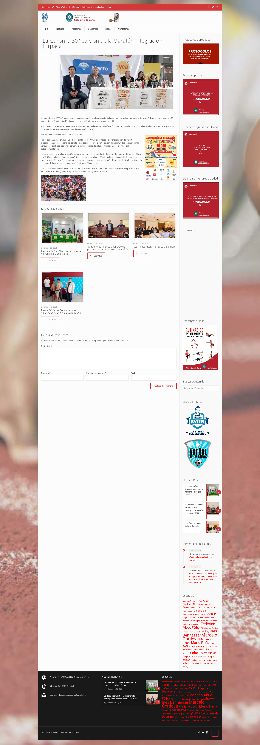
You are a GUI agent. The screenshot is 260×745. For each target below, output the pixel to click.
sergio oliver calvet (198, 660)
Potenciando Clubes (209, 646)
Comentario (46, 346)
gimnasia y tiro (188, 632)
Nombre (45, 373)
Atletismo (198, 604)
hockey (205, 631)
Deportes (197, 617)
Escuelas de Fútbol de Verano (175, 695)
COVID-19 (211, 614)
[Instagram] (216, 7)
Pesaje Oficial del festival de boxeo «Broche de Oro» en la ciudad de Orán (61, 311)
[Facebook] (208, 7)
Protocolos (186, 650)
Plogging (213, 643)
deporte (187, 617)
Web (133, 373)
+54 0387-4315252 (63, 7)
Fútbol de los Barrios (209, 628)
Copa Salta (200, 614)
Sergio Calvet (200, 657)
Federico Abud (200, 695)
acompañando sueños (192, 601)
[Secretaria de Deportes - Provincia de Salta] (80, 17)
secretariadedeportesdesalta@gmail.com (93, 7)
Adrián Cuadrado (190, 681)
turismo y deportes (208, 663)
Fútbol (196, 627)
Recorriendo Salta (198, 650)
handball (197, 632)
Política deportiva (192, 646)
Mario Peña (200, 643)
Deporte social (210, 618)
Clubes (213, 607)
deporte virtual (189, 621)
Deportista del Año (202, 621)
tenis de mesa (212, 660)
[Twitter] (212, 7)
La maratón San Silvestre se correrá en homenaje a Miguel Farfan (62, 252)
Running (186, 653)
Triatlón (196, 663)
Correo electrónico (96, 373)
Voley (185, 666)
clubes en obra (188, 611)
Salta (194, 653)
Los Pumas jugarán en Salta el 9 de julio (154, 246)
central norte (196, 607)
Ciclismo (205, 607)
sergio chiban (193, 716)
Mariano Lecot (188, 706)
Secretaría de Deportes (199, 654)
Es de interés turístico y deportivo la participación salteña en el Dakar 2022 (107, 248)
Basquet (207, 604)
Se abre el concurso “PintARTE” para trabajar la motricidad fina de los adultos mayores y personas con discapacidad (203, 576)
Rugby (209, 649)
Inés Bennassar (200, 633)
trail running (188, 663)
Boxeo (186, 607)
